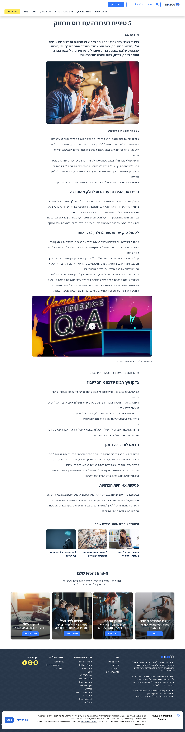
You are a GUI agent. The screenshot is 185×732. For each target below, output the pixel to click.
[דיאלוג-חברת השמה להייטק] (172, 4)
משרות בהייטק (84, 11)
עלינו (34, 11)
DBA (90, 671)
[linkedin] (30, 662)
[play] (92, 326)
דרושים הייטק (59, 668)
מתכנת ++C (87, 668)
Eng (26, 11)
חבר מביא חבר (101, 11)
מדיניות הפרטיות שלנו (89, 721)
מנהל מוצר (87, 702)
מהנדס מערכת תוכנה (83, 692)
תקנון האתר (114, 668)
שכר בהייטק (45, 11)
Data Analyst (86, 685)
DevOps (88, 688)
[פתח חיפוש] (143, 4)
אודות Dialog (113, 661)
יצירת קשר (115, 665)
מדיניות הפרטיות (112, 671)
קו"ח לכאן (115, 4)
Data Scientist (85, 699)
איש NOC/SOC (86, 675)
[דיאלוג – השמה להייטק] (167, 657)
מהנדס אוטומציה (85, 678)
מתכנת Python (85, 665)
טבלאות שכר (59, 661)
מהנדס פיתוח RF (85, 682)
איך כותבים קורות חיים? (55, 665)
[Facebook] (24, 662)
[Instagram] (35, 662)
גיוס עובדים (12, 11)
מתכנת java (87, 695)
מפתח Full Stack (85, 661)
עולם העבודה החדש (64, 11)
